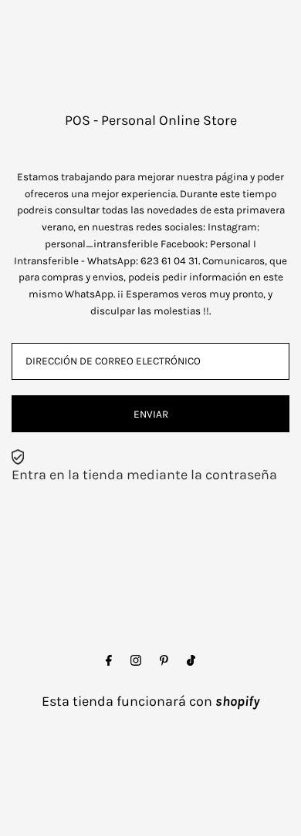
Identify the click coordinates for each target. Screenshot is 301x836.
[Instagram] (135, 661)
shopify (237, 701)
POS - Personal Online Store (151, 120)
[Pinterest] (164, 661)
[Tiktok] (191, 661)
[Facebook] (109, 661)
